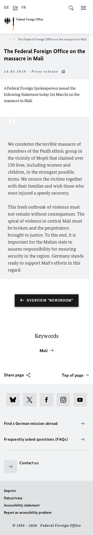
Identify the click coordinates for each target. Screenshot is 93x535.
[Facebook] (48, 399)
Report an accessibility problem (27, 512)
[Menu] (83, 7)
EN (15, 7)
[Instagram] (65, 399)
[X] (31, 399)
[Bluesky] (14, 399)
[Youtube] (81, 399)
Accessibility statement (22, 505)
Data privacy (13, 498)
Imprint (10, 491)
